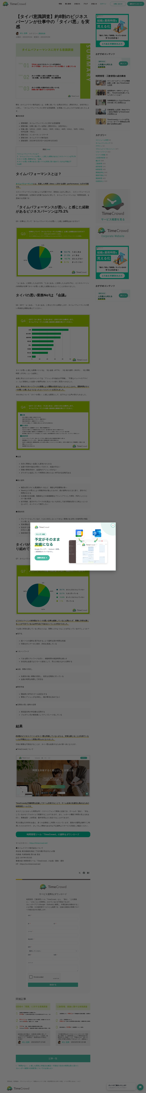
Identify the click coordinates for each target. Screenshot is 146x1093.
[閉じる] (113, 525)
